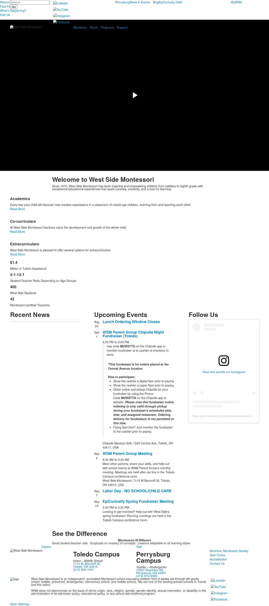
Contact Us (217, 563)
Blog (156, 2)
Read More (17, 209)
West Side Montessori (206, 416)
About (94, 27)
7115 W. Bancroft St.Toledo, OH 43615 (86, 565)
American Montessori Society (229, 551)
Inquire (46, 546)
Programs (107, 27)
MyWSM (236, 2)
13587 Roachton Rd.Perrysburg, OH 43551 (151, 571)
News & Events (140, 2)
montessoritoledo (237, 416)
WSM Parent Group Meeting (127, 453)
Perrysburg (122, 2)
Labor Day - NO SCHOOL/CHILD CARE (137, 490)
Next (264, 303)
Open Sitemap (19, 604)
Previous (5, 303)
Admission (80, 27)
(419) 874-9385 (146, 576)
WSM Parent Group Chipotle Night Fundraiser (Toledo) (133, 334)
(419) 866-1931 (83, 569)
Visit (139, 546)
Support (122, 27)
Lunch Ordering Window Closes (131, 321)
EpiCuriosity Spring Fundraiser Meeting (138, 501)
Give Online (217, 555)
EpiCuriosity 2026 (170, 2)
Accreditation (218, 559)
